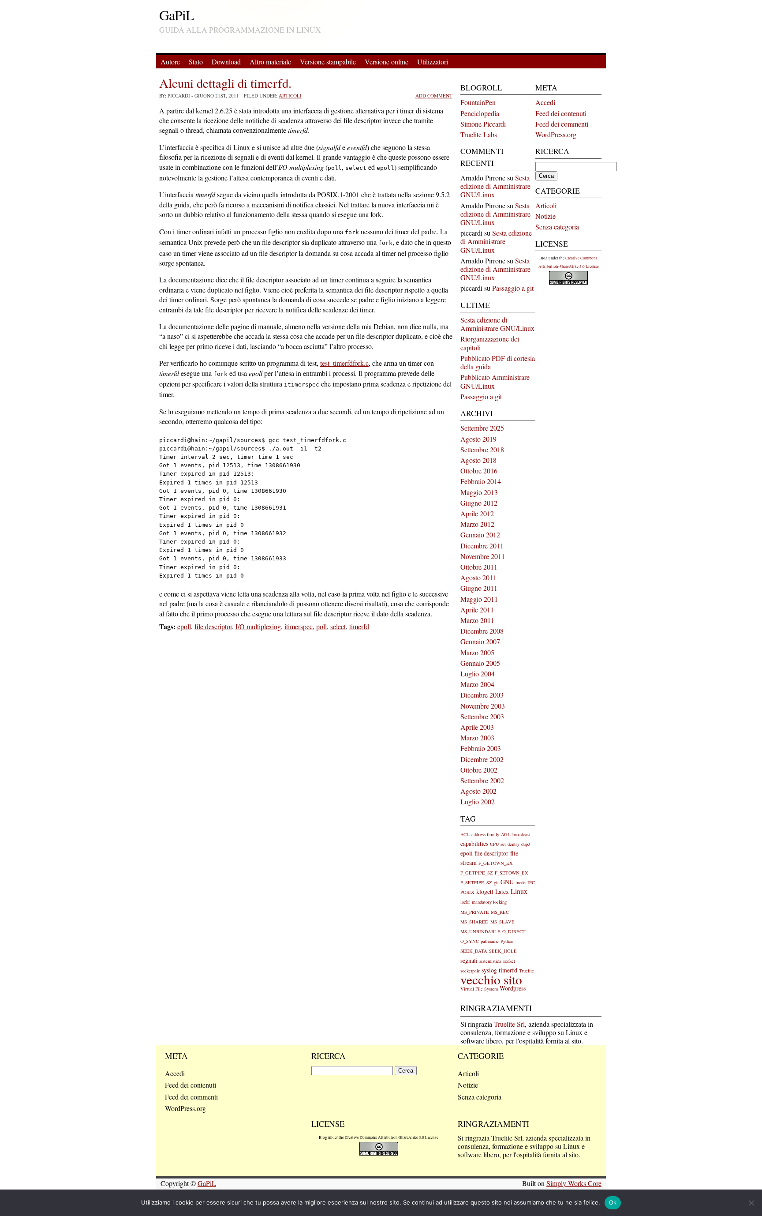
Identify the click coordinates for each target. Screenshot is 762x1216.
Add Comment (433, 95)
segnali (469, 960)
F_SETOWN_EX (511, 873)
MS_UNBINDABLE (480, 931)
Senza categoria (557, 226)
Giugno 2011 (478, 588)
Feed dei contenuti (560, 113)
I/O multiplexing (258, 626)
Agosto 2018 (478, 460)
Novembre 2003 (482, 705)
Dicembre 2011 (482, 545)
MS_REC (500, 912)
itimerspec (298, 626)
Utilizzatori (432, 61)
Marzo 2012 (477, 524)
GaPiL (176, 14)
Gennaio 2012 (480, 534)
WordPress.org (555, 134)
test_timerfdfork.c (344, 363)
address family (485, 834)
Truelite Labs (478, 134)
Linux (519, 891)
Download (226, 61)
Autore (170, 61)
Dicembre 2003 (482, 694)
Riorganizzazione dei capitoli (489, 343)
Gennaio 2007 (480, 641)
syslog (489, 970)
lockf (465, 902)
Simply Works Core (573, 1183)
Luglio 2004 (477, 673)
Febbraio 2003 (480, 748)
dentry (513, 844)
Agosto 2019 (478, 438)
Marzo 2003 (477, 737)
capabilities (474, 843)
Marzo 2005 (477, 652)
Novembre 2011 (482, 556)
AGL (506, 834)
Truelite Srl (509, 1023)
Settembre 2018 (482, 449)
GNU (507, 882)
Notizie (545, 216)
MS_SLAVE (502, 922)
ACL (465, 834)
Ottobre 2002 (478, 769)
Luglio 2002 (477, 801)
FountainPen (478, 102)
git (496, 882)
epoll (184, 626)
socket (509, 961)
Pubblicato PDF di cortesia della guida (497, 362)
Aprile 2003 (477, 727)
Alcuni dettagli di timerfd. (225, 83)
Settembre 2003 (482, 716)
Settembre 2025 (482, 427)
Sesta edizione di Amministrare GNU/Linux (495, 186)
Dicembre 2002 (482, 759)
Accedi (545, 102)
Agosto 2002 (478, 791)
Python (507, 941)
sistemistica (490, 961)
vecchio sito (491, 979)
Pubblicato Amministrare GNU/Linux (495, 381)
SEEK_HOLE (503, 951)
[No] (751, 1202)
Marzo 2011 (477, 620)
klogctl (484, 891)
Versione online (386, 61)
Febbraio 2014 (480, 481)
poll (321, 626)
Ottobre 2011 (478, 566)
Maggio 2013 (479, 492)
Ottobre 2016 (478, 470)
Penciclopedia (479, 113)
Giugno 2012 (478, 502)
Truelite (526, 971)
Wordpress (513, 988)
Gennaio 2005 (480, 663)
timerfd (359, 626)
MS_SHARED (474, 922)
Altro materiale (270, 61)
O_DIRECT (514, 931)
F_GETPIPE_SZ (476, 873)
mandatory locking (489, 902)
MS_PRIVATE (474, 912)
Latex (502, 891)
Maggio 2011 (479, 599)
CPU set (498, 844)
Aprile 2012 (477, 513)
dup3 (525, 844)
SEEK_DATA (473, 951)
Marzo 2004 (477, 684)
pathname (490, 941)
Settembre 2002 (482, 780)
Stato (196, 61)
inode (520, 882)
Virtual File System (479, 989)
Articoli (290, 95)
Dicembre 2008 (482, 630)
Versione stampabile (328, 61)
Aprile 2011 (477, 609)
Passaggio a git (513, 288)
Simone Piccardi (483, 123)
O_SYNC (469, 941)
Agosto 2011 (478, 577)
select (338, 626)
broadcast (521, 834)
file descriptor (213, 626)
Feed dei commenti (561, 123)
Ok (613, 1202)
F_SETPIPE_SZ (476, 882)
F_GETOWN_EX (495, 863)
